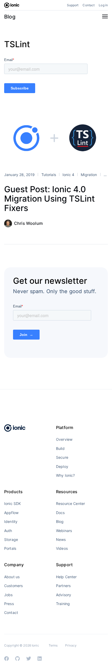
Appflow (11, 512)
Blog (9, 17)
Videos (62, 548)
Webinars (64, 530)
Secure (62, 457)
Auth (8, 530)
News (61, 539)
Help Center (66, 577)
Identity (10, 521)
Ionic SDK (12, 503)
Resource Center (70, 503)
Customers (13, 585)
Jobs (8, 595)
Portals (10, 548)
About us (12, 577)
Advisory (63, 595)
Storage (11, 539)
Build (60, 448)
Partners (63, 585)
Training (63, 603)
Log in (103, 5)
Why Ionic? (65, 475)
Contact (89, 5)
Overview (64, 439)
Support (73, 5)
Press (9, 603)
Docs (60, 512)
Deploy (62, 466)
